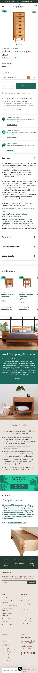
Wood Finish (6, 73)
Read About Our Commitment (19, 486)
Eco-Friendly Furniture (9, 605)
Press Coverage (26, 621)
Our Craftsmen (26, 607)
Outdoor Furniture (8, 618)
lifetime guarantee (19, 459)
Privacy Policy (6, 661)
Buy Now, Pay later (27, 1)
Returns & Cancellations (6, 645)
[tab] (16, 44)
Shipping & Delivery (8, 649)
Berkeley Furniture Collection (11, 216)
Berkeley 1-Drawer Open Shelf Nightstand (26, 297)
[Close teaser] (19, 668)
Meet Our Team (26, 601)
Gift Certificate (7, 624)
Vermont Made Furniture (7, 614)
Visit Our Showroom (28, 610)
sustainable (26, 446)
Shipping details (11, 124)
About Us (18, 378)
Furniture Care (7, 641)
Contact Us (24, 624)
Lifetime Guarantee (8, 655)
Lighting (4, 621)
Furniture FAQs (7, 638)
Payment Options (8, 652)
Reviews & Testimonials (25, 614)
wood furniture (12, 437)
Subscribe (32, 582)
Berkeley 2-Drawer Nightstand (8, 296)
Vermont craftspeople (10, 365)
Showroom (24, 98)
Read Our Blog (26, 618)
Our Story (24, 598)
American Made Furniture (7, 601)
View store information (12, 109)
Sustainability (25, 604)
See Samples (10, 150)
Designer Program (8, 658)
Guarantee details (11, 137)
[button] (2, 6)
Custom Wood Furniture (7, 609)
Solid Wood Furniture (9, 598)
